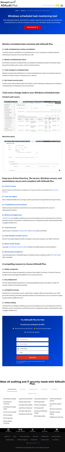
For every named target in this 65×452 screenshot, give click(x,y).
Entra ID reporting (8, 418)
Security (35, 436)
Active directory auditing (9, 398)
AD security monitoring (55, 409)
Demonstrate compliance (13, 252)
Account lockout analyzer (9, 412)
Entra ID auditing (7, 415)
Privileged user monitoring (56, 417)
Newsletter (34, 439)
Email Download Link (49, 5)
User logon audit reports (25, 411)
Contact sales (45, 439)
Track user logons (10, 196)
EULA (14, 436)
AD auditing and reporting (25, 414)
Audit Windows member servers (16, 236)
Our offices (55, 439)
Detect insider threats (12, 244)
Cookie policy (10, 439)
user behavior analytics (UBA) (17, 247)
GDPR (55, 255)
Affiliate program (22, 439)
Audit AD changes (10, 186)
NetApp (21, 231)
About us (7, 436)
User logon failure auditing (25, 405)
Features (23, 10)
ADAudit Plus (6, 218)
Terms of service (25, 436)
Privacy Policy (27, 362)
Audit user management (40, 405)
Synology (33, 231)
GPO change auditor (39, 401)
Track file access (10, 227)
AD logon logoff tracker (25, 401)
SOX (51, 255)
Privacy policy (56, 436)
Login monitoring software (25, 398)
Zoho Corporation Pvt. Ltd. (28, 447)
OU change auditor (39, 408)
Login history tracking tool (25, 408)
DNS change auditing (39, 416)
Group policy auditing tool (41, 398)
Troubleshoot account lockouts (15, 205)
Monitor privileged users (13, 215)
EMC (25, 231)
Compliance (45, 436)
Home (17, 10)
